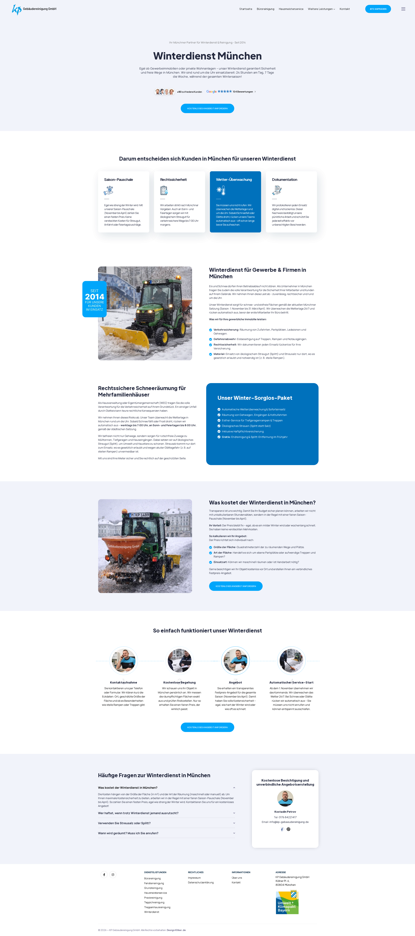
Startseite (245, 9)
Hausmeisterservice (291, 9)
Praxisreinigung (153, 897)
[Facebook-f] (104, 874)
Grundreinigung (153, 888)
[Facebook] (282, 829)
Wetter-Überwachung (234, 179)
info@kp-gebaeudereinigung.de (289, 822)
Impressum (194, 877)
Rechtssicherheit (173, 179)
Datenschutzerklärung (201, 882)
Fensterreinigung (154, 883)
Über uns (237, 877)
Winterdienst (151, 912)
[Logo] (34, 9)
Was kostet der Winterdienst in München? (127, 788)
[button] (166, 787)
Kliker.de (180, 929)
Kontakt (345, 9)
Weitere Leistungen (320, 9)
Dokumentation (284, 179)
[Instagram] (288, 829)
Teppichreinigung (154, 902)
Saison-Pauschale (118, 179)
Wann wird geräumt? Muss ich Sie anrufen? (128, 833)
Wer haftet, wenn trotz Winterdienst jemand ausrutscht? (138, 813)
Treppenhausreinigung (157, 907)
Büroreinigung (265, 9)
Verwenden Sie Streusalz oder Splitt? (124, 823)
